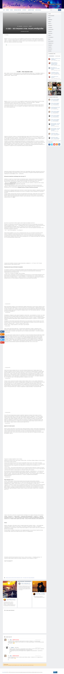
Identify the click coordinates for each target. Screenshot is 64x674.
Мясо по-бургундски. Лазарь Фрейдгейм (26, 583)
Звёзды (49, 21)
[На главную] (7, 4)
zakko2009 (54, 94)
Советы (49, 35)
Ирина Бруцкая (58, 86)
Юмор (49, 39)
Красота (49, 23)
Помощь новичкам (51, 15)
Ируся (53, 90)
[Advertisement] (24, 89)
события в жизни (13, 577)
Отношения (50, 27)
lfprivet (12, 647)
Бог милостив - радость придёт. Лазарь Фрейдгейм (55, 134)
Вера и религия (50, 41)
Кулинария (50, 25)
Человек (7, 577)
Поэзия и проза (50, 29)
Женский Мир (4, 672)
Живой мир (50, 19)
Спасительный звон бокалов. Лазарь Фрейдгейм (55, 108)
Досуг (49, 17)
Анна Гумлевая (54, 86)
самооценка (18, 577)
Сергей (49, 90)
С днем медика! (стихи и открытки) (54, 77)
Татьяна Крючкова (58, 91)
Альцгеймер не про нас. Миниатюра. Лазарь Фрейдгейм (11, 599)
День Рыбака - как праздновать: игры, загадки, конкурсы (55, 68)
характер (9, 577)
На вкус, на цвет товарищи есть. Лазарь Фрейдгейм (55, 99)
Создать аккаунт (51, 4)
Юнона (49, 94)
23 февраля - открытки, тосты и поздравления (55, 59)
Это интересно (50, 37)
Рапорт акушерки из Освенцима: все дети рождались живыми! (54, 63)
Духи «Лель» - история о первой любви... (41, 593)
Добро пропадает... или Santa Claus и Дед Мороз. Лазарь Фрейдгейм (55, 124)
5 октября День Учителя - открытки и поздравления (55, 73)
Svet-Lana (58, 94)
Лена (11, 639)
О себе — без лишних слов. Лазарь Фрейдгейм (27, 577)
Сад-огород (50, 33)
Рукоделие (50, 31)
